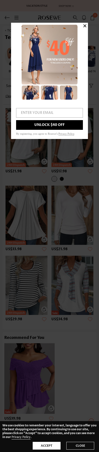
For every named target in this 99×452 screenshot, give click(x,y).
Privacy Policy (21, 437)
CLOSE (80, 446)
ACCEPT (46, 446)
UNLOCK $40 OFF (49, 125)
